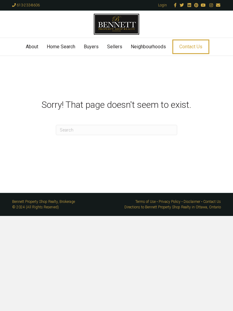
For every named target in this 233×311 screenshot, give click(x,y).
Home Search (61, 47)
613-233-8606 (28, 5)
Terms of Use (145, 202)
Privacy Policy (170, 202)
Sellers (114, 47)
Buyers (91, 47)
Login (162, 5)
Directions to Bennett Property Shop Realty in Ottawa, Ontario (172, 207)
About (32, 47)
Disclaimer (192, 202)
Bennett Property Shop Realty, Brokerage (43, 202)
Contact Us (190, 47)
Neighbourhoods (148, 47)
